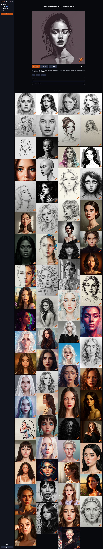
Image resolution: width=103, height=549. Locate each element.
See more (43, 71)
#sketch (38, 75)
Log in (7, 544)
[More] (80, 66)
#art (33, 75)
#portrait (43, 75)
